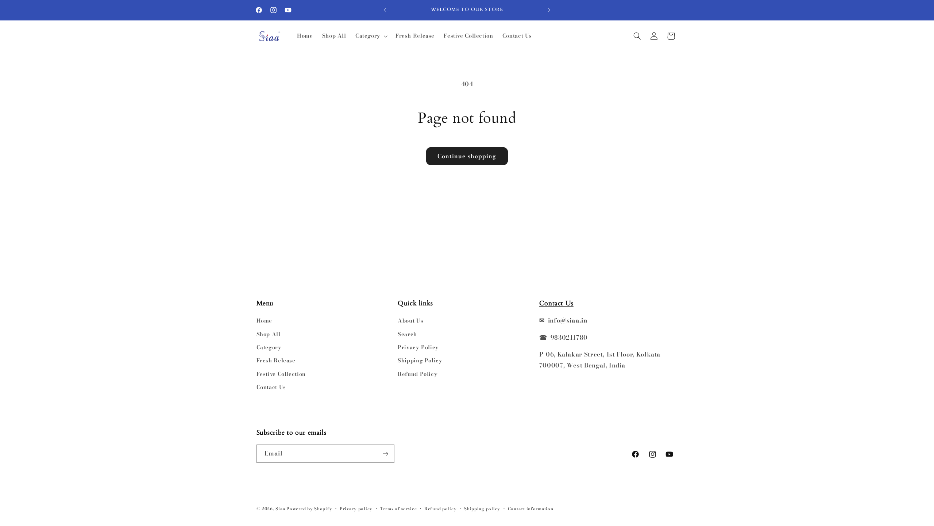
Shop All (268, 334)
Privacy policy (356, 509)
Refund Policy (417, 374)
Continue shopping (467, 156)
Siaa (280, 509)
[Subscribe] (385, 453)
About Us (410, 320)
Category (269, 347)
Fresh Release (276, 360)
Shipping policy (482, 509)
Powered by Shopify (309, 509)
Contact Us (271, 387)
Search (407, 334)
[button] (371, 36)
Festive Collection (281, 374)
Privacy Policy (418, 347)
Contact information (530, 509)
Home (264, 320)
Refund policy (440, 509)
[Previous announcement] (385, 10)
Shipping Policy (420, 360)
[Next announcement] (549, 10)
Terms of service (398, 509)
